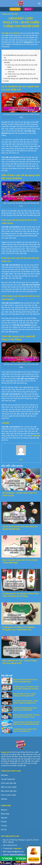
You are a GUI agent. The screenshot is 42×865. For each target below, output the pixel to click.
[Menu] (39, 3)
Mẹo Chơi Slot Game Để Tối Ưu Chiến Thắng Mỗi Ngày (25, 681)
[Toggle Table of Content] (36, 52)
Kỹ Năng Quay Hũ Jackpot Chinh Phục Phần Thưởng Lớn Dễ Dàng (20, 594)
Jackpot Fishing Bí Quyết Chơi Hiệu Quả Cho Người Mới (25, 709)
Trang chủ (5, 14)
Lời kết (6, 81)
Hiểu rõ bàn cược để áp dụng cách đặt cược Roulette (19, 61)
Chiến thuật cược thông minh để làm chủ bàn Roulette (22, 75)
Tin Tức (14, 14)
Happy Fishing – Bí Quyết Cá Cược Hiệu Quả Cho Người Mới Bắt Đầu (26, 723)
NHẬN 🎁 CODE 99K (34, 859)
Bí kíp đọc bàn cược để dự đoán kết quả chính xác (21, 71)
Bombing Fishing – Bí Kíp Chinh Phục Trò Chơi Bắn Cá (25, 730)
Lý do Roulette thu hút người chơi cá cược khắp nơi (20, 56)
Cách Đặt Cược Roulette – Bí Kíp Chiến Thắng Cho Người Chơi (25, 702)
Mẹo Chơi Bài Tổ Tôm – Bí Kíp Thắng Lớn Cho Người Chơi (19, 661)
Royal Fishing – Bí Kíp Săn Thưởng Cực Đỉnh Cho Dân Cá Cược (26, 716)
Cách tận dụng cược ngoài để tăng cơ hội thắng (21, 78)
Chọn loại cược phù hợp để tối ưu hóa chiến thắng (22, 66)
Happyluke (17, 848)
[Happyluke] (21, 3)
